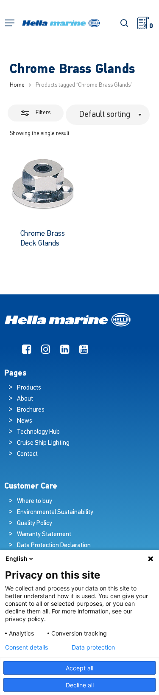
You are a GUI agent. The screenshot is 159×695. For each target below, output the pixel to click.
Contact (27, 454)
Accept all (79, 668)
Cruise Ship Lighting (43, 443)
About (25, 399)
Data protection (93, 647)
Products (29, 388)
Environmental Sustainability (55, 512)
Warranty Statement (44, 534)
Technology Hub (38, 432)
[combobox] (108, 115)
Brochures (31, 410)
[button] (9, 23)
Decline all (80, 685)
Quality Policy (34, 523)
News (24, 421)
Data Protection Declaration (54, 545)
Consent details (26, 647)
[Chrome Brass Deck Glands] (43, 185)
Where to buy (34, 501)
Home (17, 85)
